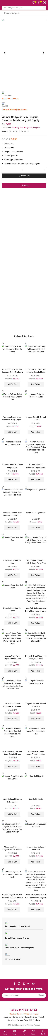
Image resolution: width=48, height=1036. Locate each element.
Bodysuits (16, 13)
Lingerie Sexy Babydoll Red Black (36, 848)
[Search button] (44, 8)
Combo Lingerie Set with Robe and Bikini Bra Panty (12, 370)
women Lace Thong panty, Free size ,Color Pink (36, 754)
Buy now (25, 186)
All (13, 128)
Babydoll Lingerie (36, 799)
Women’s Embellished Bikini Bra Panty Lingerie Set (12, 420)
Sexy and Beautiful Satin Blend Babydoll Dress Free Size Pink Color (12, 754)
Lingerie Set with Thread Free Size (36, 418)
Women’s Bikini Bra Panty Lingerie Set (12, 466)
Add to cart (25, 176)
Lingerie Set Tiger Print (35, 513)
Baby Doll (19, 128)
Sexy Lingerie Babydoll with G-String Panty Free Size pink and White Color (35, 563)
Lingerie (36, 128)
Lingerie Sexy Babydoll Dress (12, 609)
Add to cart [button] (12, 384)
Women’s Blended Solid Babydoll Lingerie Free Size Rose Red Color (12, 515)
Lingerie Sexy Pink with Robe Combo (12, 800)
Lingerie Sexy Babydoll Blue (12, 561)
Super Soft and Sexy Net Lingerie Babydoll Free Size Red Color (36, 372)
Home (6, 13)
